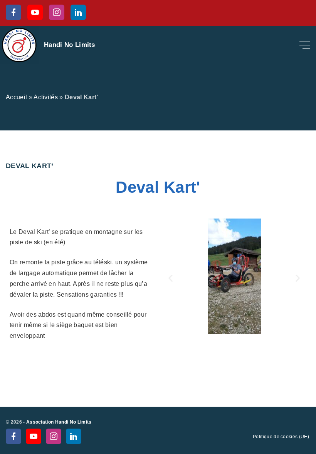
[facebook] (13, 13)
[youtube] (35, 13)
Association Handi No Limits (59, 422)
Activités (46, 97)
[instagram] (56, 13)
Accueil (16, 97)
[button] (170, 278)
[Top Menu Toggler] (304, 45)
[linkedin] (78, 13)
